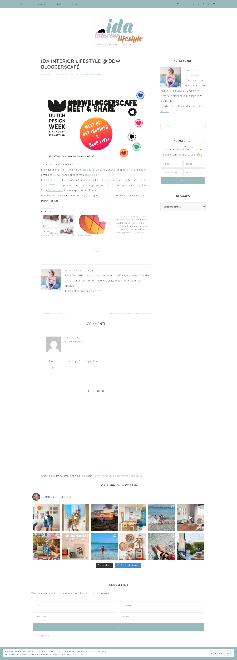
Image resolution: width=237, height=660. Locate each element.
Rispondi (53, 367)
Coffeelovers (55, 190)
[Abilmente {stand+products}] (58, 224)
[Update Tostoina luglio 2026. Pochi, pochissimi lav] (132, 517)
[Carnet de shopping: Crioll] (134, 224)
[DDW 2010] (95, 224)
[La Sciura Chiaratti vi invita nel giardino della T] (46, 546)
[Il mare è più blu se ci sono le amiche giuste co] (161, 546)
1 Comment (96, 251)
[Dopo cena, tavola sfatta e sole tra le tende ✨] (190, 546)
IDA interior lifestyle (118, 31)
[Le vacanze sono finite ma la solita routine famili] (75, 517)
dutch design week (72, 74)
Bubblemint (92, 174)
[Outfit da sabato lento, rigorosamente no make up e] (46, 517)
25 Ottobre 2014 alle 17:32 (73, 342)
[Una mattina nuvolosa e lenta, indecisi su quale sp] (190, 517)
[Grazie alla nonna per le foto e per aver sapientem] (161, 517)
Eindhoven (86, 74)
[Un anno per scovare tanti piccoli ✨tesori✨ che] (75, 546)
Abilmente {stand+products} (57, 235)
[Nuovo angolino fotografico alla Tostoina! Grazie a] (132, 546)
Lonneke (68, 337)
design (61, 74)
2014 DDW (48, 185)
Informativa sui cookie (74, 654)
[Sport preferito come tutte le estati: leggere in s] (104, 546)
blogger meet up (50, 74)
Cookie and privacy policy (43, 635)
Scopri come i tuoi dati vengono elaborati (117, 475)
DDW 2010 (84, 235)
